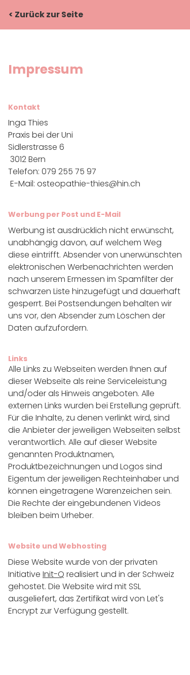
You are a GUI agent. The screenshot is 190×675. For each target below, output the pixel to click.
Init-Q (53, 574)
